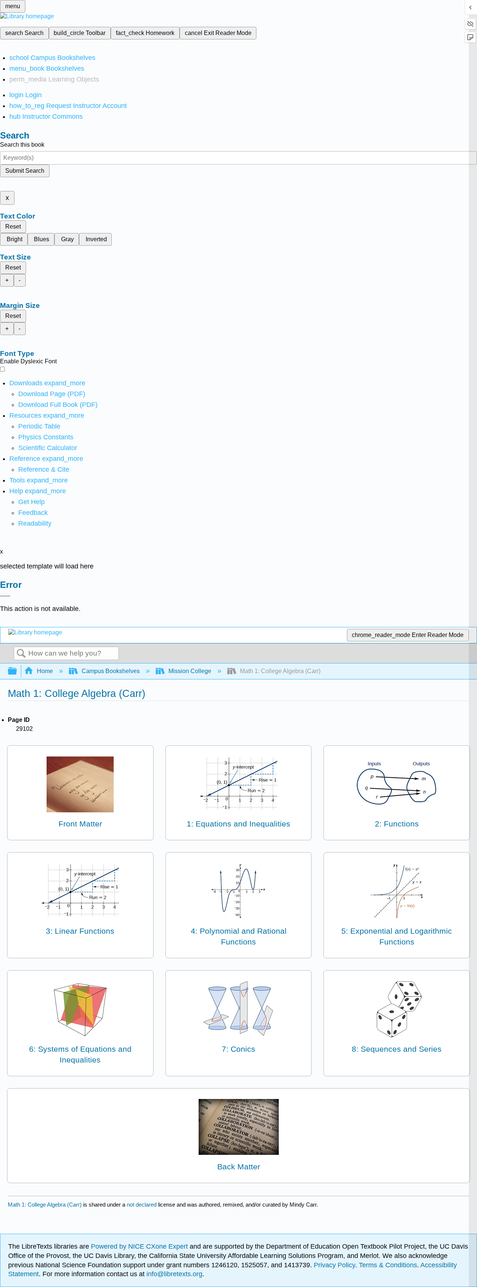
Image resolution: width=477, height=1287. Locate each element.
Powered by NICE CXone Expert (140, 1246)
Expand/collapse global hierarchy (17, 671)
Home (44, 671)
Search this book (22, 144)
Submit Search (24, 171)
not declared (142, 1204)
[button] (33, 512)
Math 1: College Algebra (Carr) (45, 1204)
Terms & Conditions (388, 1265)
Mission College (190, 671)
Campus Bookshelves (110, 671)
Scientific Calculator (47, 448)
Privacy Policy (334, 1265)
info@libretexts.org (173, 1274)
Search (21, 653)
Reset (13, 226)
